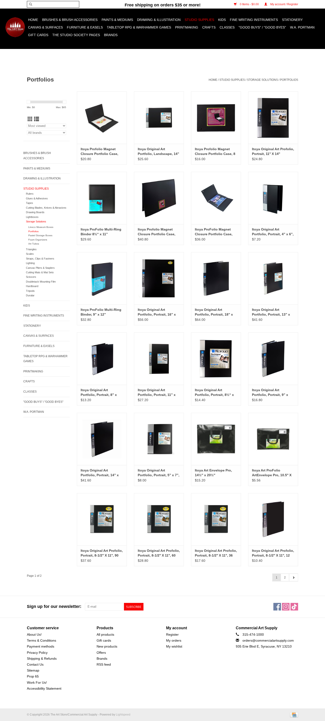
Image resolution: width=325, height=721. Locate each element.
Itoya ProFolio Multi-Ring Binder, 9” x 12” (101, 312)
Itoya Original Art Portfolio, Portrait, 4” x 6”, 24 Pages (273, 231)
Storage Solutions (262, 80)
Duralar (30, 295)
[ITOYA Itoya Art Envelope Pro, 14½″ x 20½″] (216, 439)
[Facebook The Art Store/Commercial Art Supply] (277, 606)
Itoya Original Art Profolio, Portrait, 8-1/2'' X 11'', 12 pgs (273, 553)
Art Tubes (33, 243)
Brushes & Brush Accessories (70, 20)
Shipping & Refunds (42, 658)
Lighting (30, 263)
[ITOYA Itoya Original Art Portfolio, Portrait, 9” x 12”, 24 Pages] (273, 358)
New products (107, 646)
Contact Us (35, 664)
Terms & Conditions (41, 640)
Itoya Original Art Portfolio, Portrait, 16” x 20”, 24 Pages (157, 312)
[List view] (36, 119)
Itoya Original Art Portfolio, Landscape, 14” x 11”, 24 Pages (158, 151)
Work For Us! (37, 682)
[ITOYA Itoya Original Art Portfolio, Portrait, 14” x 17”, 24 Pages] (102, 439)
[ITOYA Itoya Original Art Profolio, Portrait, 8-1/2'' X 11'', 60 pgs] (159, 519)
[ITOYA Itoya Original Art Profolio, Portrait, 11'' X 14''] (273, 117)
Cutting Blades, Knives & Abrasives (46, 207)
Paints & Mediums (117, 20)
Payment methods (40, 646)
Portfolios (289, 80)
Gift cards (38, 35)
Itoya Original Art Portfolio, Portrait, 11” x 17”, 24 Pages (157, 392)
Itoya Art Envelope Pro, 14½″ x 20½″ (213, 472)
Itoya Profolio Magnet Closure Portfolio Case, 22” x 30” (156, 231)
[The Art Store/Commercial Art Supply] (15, 27)
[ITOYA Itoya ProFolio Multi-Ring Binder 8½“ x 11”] (102, 198)
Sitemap (33, 670)
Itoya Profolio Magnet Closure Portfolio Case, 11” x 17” (99, 151)
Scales (30, 253)
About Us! (34, 634)
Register (172, 634)
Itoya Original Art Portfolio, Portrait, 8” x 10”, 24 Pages (99, 392)
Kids (222, 20)
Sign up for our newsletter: (54, 606)
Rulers (30, 193)
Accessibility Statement (44, 688)
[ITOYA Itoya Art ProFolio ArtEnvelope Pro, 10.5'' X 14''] (273, 439)
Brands (111, 35)
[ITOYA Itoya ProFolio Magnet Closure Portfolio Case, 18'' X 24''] (216, 198)
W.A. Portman (302, 27)
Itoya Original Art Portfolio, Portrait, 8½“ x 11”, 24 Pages (214, 392)
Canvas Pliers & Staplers (40, 267)
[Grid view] (30, 119)
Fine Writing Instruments (254, 20)
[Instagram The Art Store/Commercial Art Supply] (286, 606)
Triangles (31, 249)
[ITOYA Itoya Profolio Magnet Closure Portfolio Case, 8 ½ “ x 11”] (216, 117)
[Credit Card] (293, 714)
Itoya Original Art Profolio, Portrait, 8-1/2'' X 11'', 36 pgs (216, 553)
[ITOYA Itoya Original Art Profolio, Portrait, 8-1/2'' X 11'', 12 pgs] (273, 519)
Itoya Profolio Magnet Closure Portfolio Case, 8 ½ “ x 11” (215, 151)
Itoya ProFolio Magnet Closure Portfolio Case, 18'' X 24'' (213, 231)
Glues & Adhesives (37, 198)
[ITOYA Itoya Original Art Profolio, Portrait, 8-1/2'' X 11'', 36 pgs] (216, 519)
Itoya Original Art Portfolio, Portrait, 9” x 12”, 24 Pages (270, 392)
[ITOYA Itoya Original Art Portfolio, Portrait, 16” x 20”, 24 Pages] (159, 278)
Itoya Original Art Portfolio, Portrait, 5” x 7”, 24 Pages (158, 472)
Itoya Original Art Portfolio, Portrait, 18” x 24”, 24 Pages (214, 312)
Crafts (209, 27)
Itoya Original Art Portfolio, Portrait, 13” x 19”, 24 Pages (271, 312)
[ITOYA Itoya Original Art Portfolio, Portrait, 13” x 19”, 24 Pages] (273, 278)
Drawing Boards (35, 212)
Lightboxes (32, 217)
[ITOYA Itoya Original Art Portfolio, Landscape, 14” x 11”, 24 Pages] (159, 117)
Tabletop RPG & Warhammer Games (139, 27)
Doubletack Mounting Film (41, 281)
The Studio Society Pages (76, 35)
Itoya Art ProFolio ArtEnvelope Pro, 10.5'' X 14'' (271, 472)
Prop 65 (33, 676)
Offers (101, 652)
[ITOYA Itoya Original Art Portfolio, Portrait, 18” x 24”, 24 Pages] (216, 278)
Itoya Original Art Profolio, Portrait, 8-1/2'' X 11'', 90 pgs (102, 553)
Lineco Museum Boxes (40, 227)
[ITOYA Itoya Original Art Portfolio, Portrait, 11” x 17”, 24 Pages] (159, 358)
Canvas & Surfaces (45, 27)
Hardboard (32, 286)
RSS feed (104, 664)
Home (33, 20)
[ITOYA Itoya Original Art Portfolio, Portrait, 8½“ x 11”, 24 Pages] (216, 358)
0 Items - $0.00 (249, 4)
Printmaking (186, 27)
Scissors (31, 276)
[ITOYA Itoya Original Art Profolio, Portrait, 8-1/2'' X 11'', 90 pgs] (102, 519)
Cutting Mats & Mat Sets (40, 272)
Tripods (30, 290)
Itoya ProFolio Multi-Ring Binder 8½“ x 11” (101, 231)
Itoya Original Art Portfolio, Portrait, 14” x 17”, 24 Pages (100, 472)
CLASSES (227, 27)
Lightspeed (123, 714)
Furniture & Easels (85, 27)
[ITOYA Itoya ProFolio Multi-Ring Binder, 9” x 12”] (102, 278)
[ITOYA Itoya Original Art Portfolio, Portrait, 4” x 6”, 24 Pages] (273, 198)
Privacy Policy (37, 652)
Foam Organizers (37, 239)
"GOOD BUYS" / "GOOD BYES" (262, 27)
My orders (173, 640)
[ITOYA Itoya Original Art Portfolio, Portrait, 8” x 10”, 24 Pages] (102, 358)
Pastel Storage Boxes (40, 235)
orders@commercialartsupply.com (268, 640)
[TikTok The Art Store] (294, 606)
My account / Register (284, 4)
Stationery (292, 20)
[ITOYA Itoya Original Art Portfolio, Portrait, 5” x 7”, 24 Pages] (159, 439)
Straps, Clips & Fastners (40, 258)
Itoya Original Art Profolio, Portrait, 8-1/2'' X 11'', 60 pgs (159, 553)
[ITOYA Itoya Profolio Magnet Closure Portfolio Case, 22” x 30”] (159, 198)
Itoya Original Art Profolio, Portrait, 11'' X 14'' (273, 151)
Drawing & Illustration (159, 20)
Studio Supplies (199, 20)
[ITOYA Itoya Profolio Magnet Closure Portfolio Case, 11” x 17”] (102, 117)
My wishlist (174, 646)
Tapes (29, 203)
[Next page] (293, 577)
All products (105, 634)
